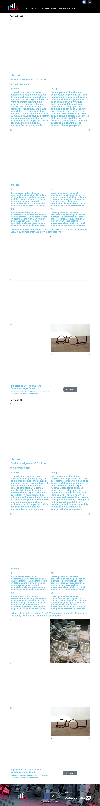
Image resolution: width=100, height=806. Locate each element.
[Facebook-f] (47, 796)
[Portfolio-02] (50, 45)
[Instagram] (89, 2)
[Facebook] (84, 2)
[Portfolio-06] (50, 429)
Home (26, 9)
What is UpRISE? (35, 9)
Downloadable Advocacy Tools (67, 9)
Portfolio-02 (16, 16)
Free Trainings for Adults (49, 9)
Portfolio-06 (16, 400)
